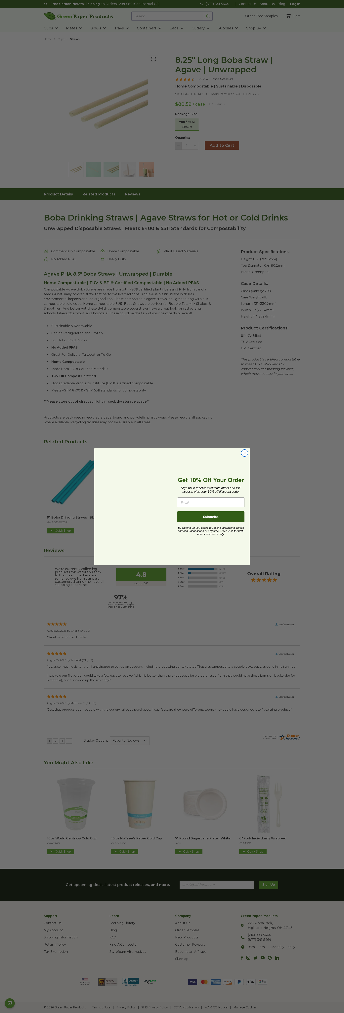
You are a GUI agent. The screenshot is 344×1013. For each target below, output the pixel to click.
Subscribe (211, 516)
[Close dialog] (244, 453)
